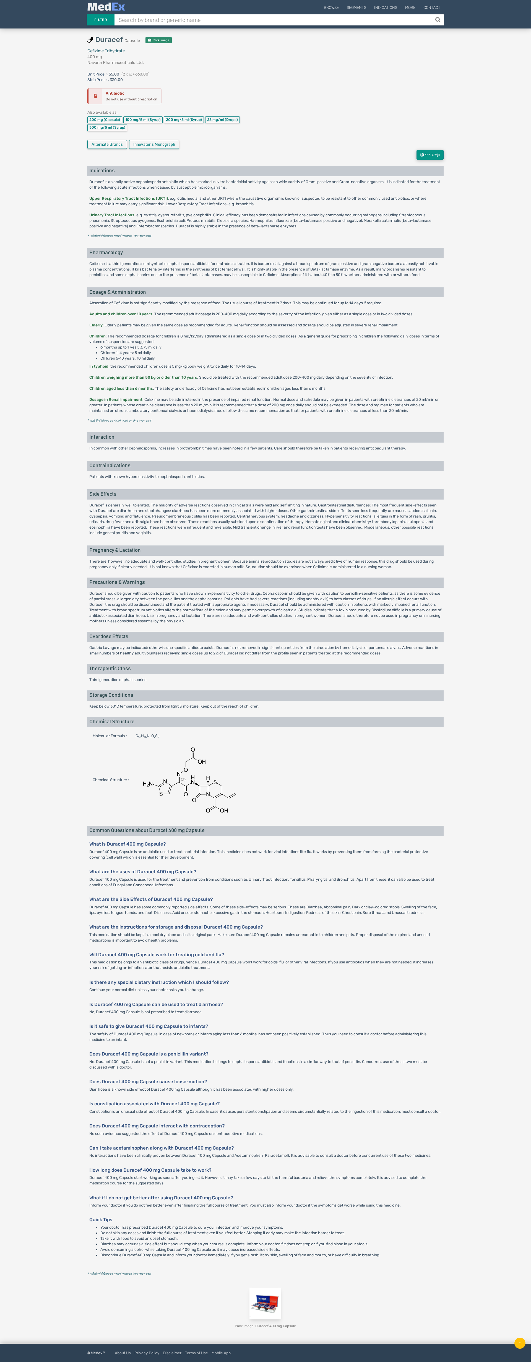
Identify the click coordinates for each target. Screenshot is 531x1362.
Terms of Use (196, 1353)
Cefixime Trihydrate (106, 50)
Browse (331, 7)
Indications (385, 7)
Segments (356, 7)
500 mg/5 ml (107, 127)
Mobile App (221, 1353)
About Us (123, 1353)
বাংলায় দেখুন (432, 155)
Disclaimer (172, 1353)
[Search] (438, 19)
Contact (431, 7)
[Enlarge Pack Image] (265, 1303)
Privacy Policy (147, 1353)
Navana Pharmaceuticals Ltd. (115, 62)
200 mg (104, 120)
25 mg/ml (222, 120)
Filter (100, 20)
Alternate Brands (107, 144)
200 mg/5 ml (184, 120)
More (410, 7)
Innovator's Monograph (154, 144)
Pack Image (160, 40)
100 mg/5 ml (143, 120)
